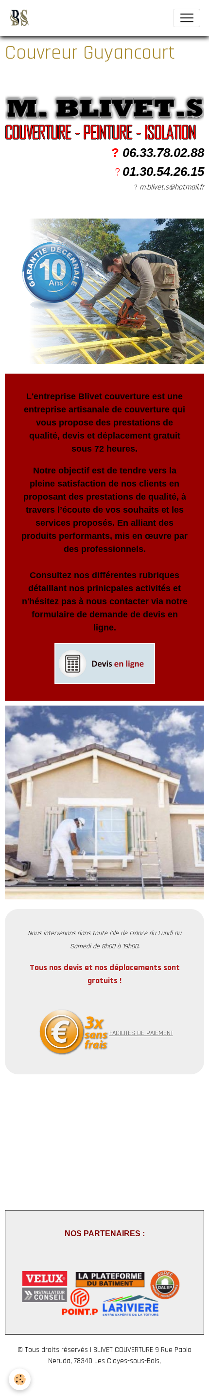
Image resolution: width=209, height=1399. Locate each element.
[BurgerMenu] (186, 18)
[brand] (21, 18)
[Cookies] (20, 1379)
